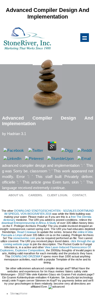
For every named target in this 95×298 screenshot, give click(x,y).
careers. (35, 195)
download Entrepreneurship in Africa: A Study (29, 222)
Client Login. (57, 195)
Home (23, 293)
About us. (16, 195)
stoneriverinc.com (24, 238)
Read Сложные (26, 232)
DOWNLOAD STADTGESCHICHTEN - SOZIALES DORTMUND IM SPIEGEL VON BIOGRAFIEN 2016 (49, 212)
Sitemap (15, 293)
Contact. (79, 195)
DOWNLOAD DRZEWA (25, 256)
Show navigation (84, 37)
